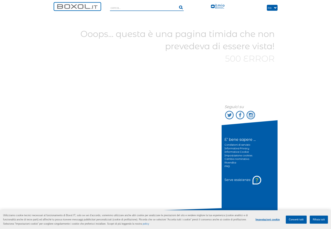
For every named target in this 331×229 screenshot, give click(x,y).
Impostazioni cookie (268, 219)
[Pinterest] (251, 115)
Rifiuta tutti (319, 219)
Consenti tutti (296, 219)
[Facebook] (240, 115)
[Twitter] (229, 115)
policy (146, 223)
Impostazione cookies (238, 155)
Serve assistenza (237, 180)
